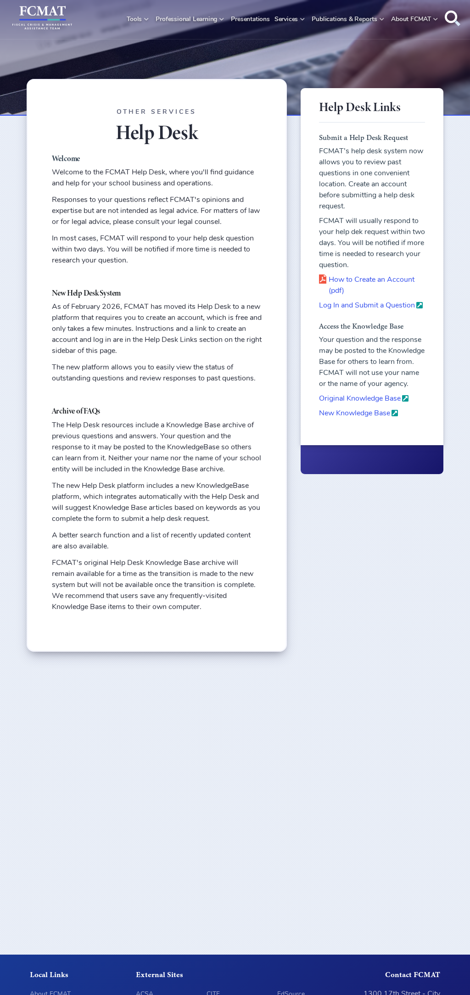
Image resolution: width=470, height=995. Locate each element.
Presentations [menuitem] (250, 19)
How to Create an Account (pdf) (371, 285)
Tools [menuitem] (134, 19)
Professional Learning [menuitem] (186, 19)
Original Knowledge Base (360, 398)
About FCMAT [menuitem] (411, 19)
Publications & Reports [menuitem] (344, 19)
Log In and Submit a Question (367, 305)
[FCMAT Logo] (42, 20)
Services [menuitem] (286, 19)
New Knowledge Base (354, 413)
